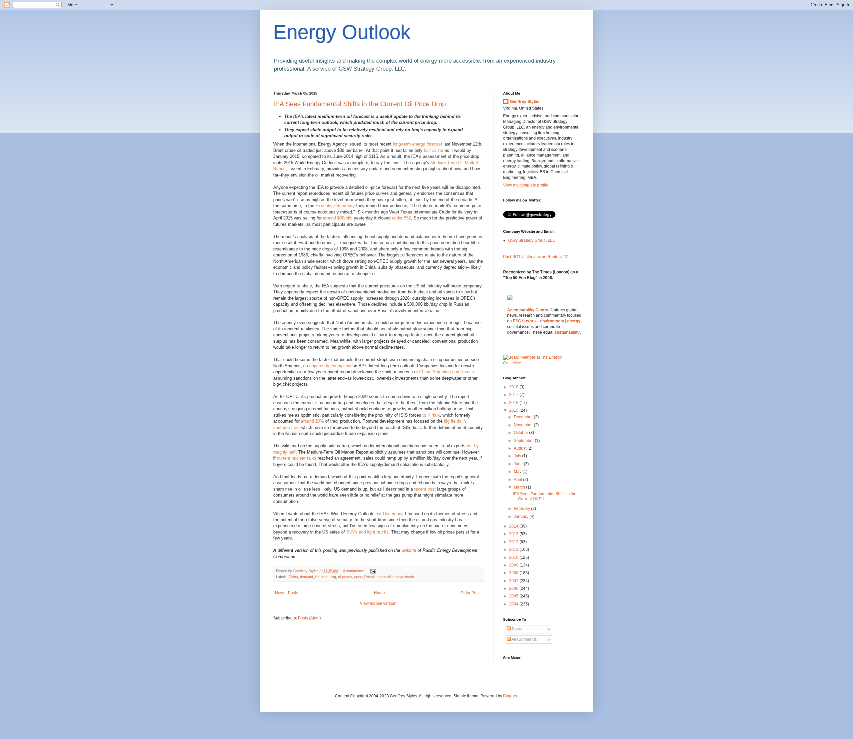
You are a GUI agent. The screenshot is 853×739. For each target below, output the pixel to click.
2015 (514, 410)
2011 (514, 549)
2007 (514, 580)
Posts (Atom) (309, 618)
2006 (514, 588)
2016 (514, 402)
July (518, 456)
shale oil (384, 577)
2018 (514, 387)
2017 (514, 394)
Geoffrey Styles (524, 101)
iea (317, 577)
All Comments (524, 639)
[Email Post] (373, 571)
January (521, 516)
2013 (514, 534)
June (519, 464)
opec (358, 577)
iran (325, 577)
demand (306, 577)
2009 (514, 565)
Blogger (510, 696)
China (293, 577)
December (524, 417)
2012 (514, 542)
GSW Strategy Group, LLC (531, 240)
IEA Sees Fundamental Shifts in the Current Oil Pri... (544, 496)
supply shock (403, 577)
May (518, 471)
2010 (514, 557)
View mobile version (378, 603)
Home (379, 592)
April (518, 479)
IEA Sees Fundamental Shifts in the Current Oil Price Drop (359, 104)
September (524, 440)
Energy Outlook (342, 32)
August (520, 448)
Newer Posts (286, 592)
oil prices (345, 577)
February (522, 508)
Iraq (333, 577)
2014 (514, 526)
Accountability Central (528, 310)
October (521, 432)
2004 (514, 604)
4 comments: (354, 571)
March (520, 487)
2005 (514, 596)
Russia (370, 577)
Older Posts (470, 592)
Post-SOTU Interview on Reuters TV (535, 256)
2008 (514, 572)
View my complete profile (525, 185)
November (524, 425)
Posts (516, 629)
